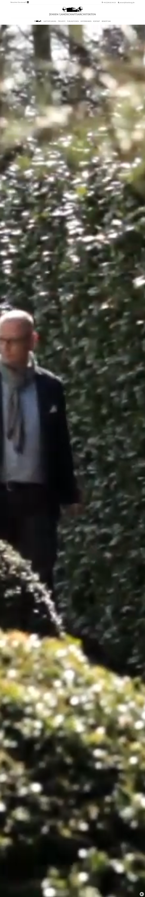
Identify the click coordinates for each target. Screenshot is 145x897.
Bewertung (106, 21)
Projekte (61, 21)
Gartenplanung (49, 21)
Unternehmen (85, 21)
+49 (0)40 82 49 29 (109, 2)
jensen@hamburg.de (126, 2)
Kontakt (96, 21)
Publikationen (73, 21)
